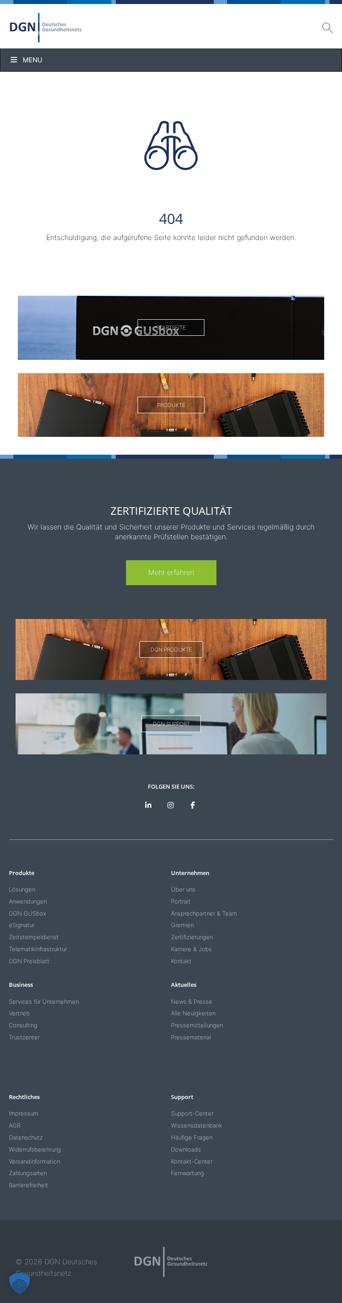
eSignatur (21, 924)
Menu (32, 60)
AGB (14, 1125)
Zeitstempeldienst (34, 937)
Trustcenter (24, 1037)
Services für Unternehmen (44, 1001)
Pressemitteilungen (197, 1025)
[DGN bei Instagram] (170, 805)
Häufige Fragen (191, 1137)
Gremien (182, 924)
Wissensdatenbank (196, 1125)
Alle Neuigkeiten (193, 1013)
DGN (46, 27)
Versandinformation (34, 1161)
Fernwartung (187, 1173)
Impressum (23, 1113)
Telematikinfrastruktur (38, 949)
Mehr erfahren (171, 572)
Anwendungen (28, 901)
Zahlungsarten (28, 1173)
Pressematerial (191, 1037)
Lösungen (22, 889)
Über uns (183, 889)
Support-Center (192, 1113)
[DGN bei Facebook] (192, 805)
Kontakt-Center (191, 1161)
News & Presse (191, 1001)
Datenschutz (26, 1137)
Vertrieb (19, 1013)
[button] (19, 1283)
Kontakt (181, 961)
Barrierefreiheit (28, 1185)
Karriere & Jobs (191, 949)
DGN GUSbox (27, 913)
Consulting (23, 1025)
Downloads (186, 1149)
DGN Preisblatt (29, 961)
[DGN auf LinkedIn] (148, 805)
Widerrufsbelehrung (35, 1149)
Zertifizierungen (192, 937)
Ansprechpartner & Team (204, 913)
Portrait (181, 901)
